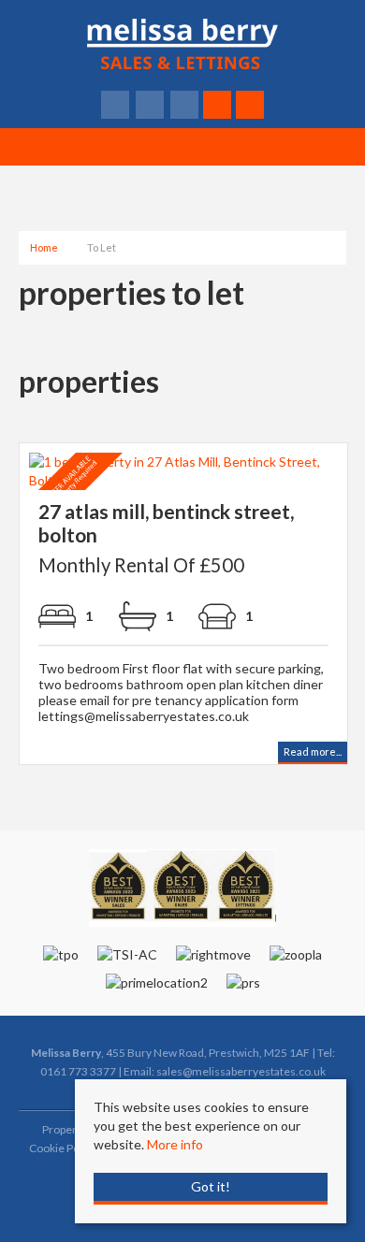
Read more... (313, 751)
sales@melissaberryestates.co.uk (241, 1071)
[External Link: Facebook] (116, 105)
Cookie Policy (62, 1148)
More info (175, 1144)
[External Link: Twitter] (151, 105)
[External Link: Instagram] (185, 105)
